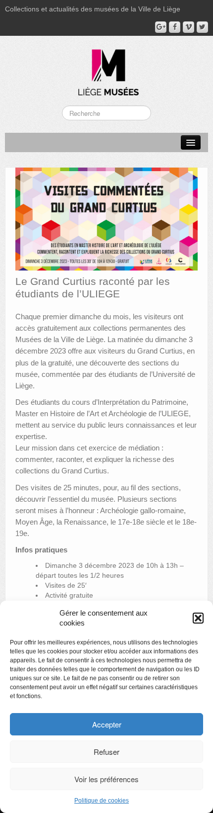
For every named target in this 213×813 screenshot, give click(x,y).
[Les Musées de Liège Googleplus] (160, 27)
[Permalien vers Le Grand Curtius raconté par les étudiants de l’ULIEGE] (106, 218)
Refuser (106, 751)
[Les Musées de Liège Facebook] (174, 27)
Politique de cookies (101, 800)
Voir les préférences (106, 779)
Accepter (106, 724)
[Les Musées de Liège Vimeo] (188, 27)
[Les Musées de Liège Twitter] (202, 27)
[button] (198, 618)
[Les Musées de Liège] (106, 69)
